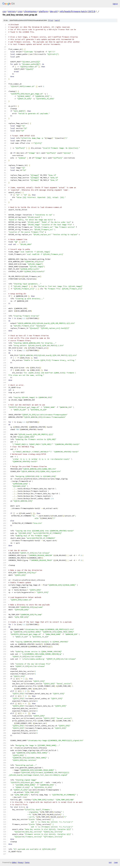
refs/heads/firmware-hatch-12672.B (77, 11)
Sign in (115, 4)
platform (43, 11)
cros (20, 11)
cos (4, 11)
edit (57, 20)
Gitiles (14, 862)
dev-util (54, 11)
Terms (27, 862)
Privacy (20, 862)
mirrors (12, 11)
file (50, 20)
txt (110, 862)
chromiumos (30, 11)
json (116, 862)
